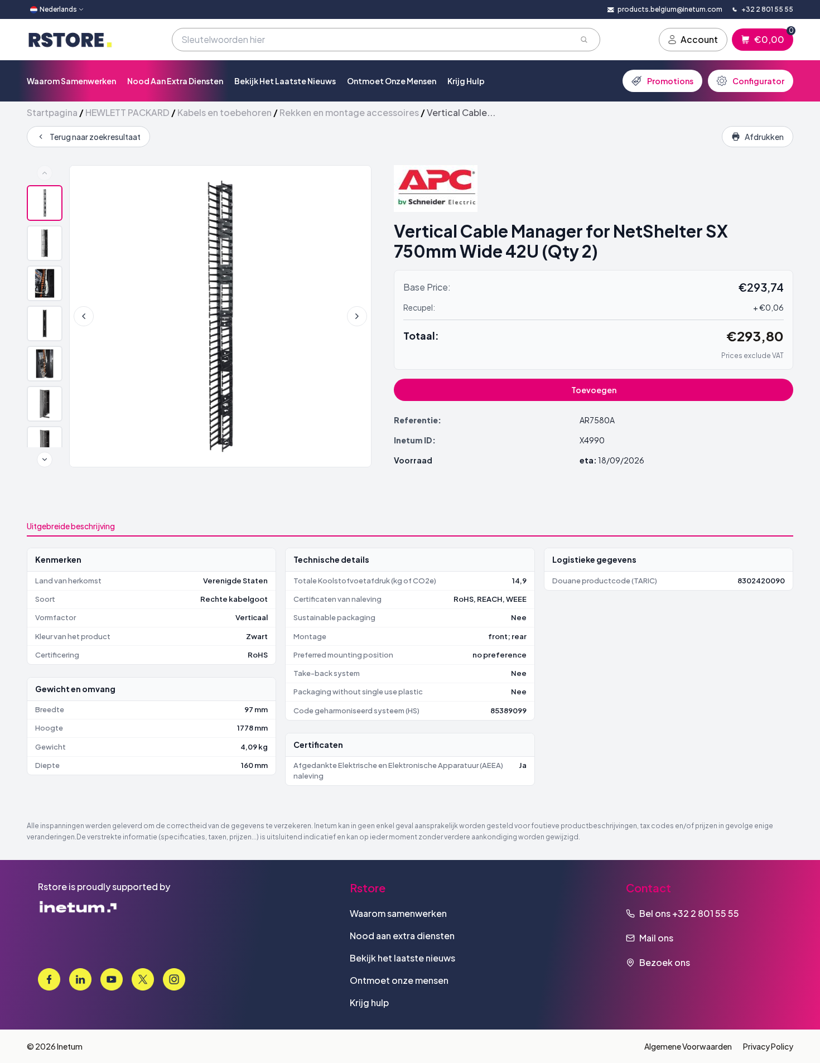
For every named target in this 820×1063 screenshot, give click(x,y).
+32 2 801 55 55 (705, 913)
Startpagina (52, 112)
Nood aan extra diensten (175, 81)
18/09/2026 (621, 460)
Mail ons (656, 938)
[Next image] (357, 316)
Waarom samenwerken (71, 81)
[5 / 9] (44, 363)
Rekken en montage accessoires (349, 112)
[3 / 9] (44, 283)
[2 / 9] (44, 243)
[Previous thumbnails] (44, 173)
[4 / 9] (44, 323)
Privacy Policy (768, 1046)
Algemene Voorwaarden (688, 1046)
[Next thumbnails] (44, 459)
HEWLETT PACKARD (127, 112)
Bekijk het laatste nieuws (285, 81)
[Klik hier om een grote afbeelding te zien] (220, 316)
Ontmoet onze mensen (391, 81)
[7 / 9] (44, 444)
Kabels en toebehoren (224, 112)
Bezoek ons (664, 962)
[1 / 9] (44, 203)
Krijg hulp (466, 81)
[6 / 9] (44, 404)
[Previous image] (84, 316)
